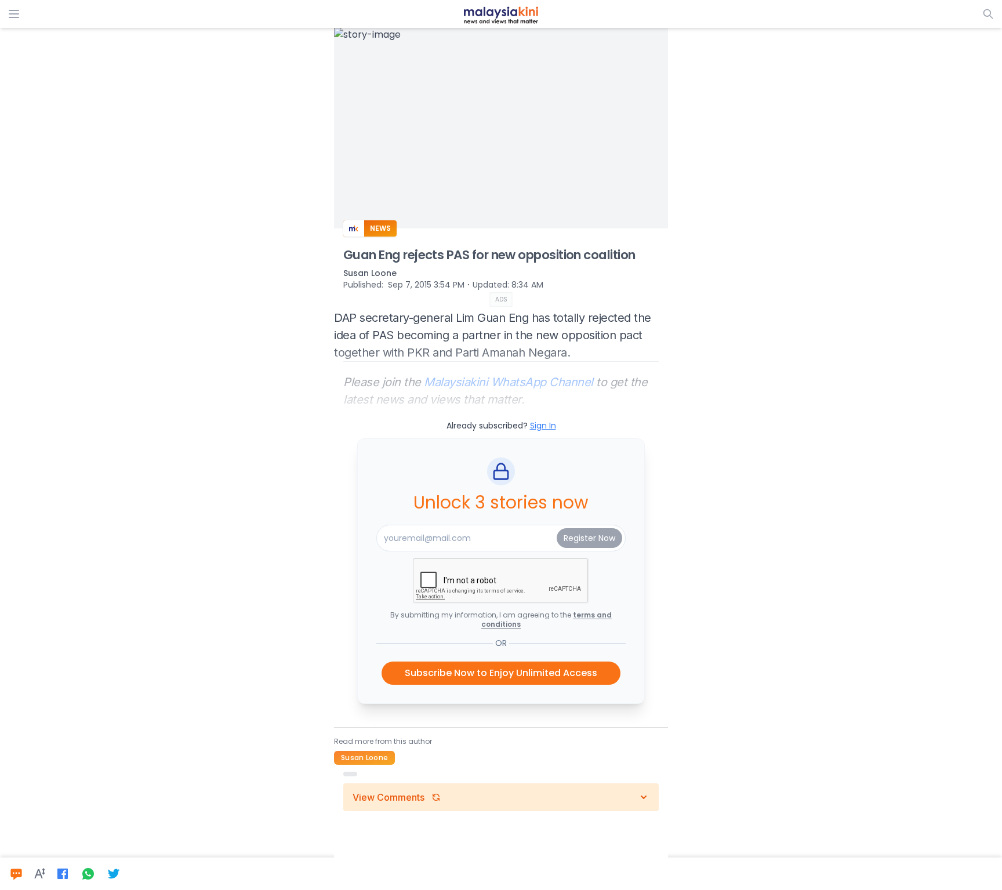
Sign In (543, 425)
